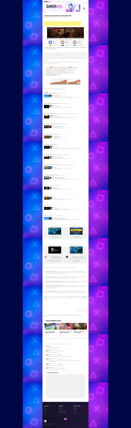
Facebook (75, 412)
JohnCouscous (85, 309)
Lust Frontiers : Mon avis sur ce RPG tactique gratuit (79, 332)
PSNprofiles (85, 311)
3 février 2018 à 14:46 (56, 358)
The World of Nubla (76, 315)
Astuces (67, 1)
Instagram (75, 408)
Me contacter (61, 408)
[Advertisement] (62, 23)
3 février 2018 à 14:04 (55, 363)
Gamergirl (47, 17)
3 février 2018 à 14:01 (57, 367)
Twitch (75, 411)
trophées (81, 315)
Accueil (55, 1)
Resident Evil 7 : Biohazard (65, 315)
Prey (60, 315)
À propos (60, 409)
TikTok (75, 409)
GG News (45, 408)
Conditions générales (62, 411)
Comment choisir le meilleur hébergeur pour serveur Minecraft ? (50, 332)
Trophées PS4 (46, 316)
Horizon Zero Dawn (56, 315)
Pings (58, 347)
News (71, 1)
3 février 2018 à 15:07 (55, 354)
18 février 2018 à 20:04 (56, 350)
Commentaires (50, 347)
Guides (63, 1)
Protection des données (63, 412)
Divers (45, 12)
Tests (59, 1)
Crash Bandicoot (50, 315)
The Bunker (71, 315)
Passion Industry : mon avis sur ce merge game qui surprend (65, 332)
